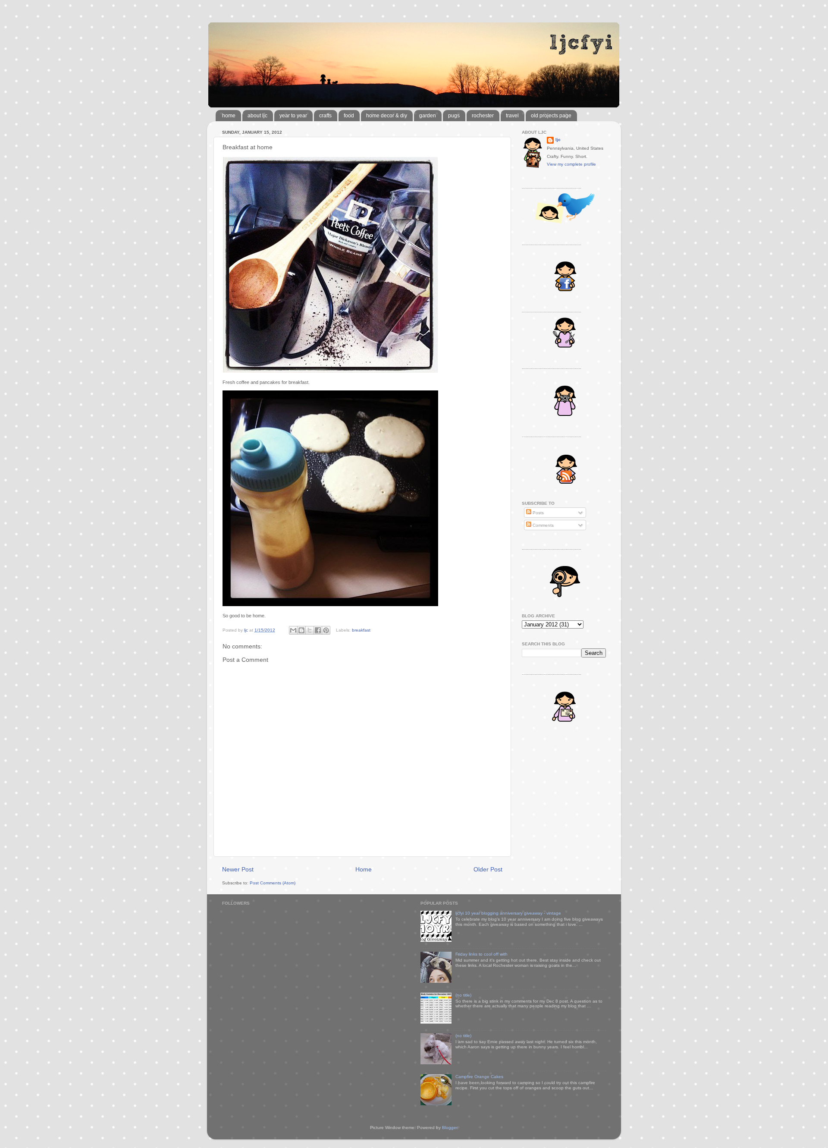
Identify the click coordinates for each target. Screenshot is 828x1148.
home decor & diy (386, 116)
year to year (293, 116)
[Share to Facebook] (318, 630)
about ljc (257, 116)
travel (512, 116)
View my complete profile (571, 164)
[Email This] (293, 630)
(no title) (463, 995)
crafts (325, 116)
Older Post (488, 869)
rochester (483, 116)
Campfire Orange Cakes (479, 1076)
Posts (537, 512)
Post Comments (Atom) (272, 883)
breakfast (361, 630)
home (228, 116)
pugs (454, 116)
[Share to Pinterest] (326, 630)
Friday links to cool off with (481, 954)
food (349, 116)
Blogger (449, 1127)
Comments (542, 525)
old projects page (551, 116)
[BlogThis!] (301, 630)
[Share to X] (309, 630)
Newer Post (238, 869)
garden (427, 116)
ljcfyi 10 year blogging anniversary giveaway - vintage (508, 913)
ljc (558, 139)
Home (363, 869)
